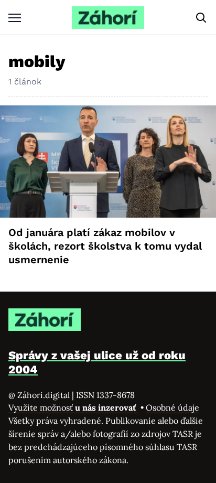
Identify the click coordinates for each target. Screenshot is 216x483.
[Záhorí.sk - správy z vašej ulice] (108, 17)
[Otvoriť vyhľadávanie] (201, 18)
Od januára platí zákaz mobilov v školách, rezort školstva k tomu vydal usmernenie (105, 245)
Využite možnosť (73, 407)
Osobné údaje (172, 407)
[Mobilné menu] (14, 17)
